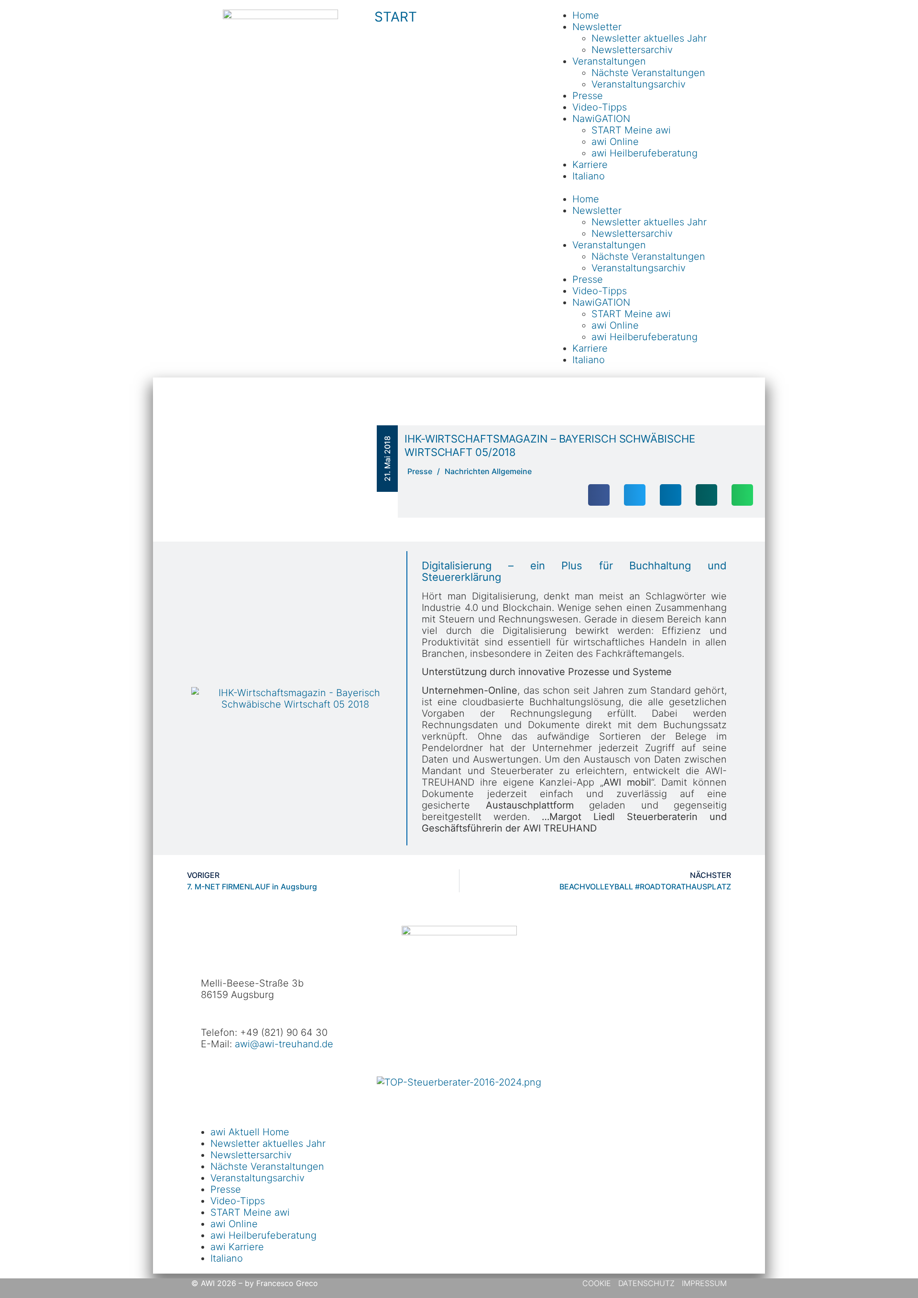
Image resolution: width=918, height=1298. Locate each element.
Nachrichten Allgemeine (488, 471)
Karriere (590, 164)
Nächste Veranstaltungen (648, 72)
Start (395, 17)
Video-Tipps (599, 107)
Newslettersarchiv (632, 49)
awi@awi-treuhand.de (284, 1044)
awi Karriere (237, 1247)
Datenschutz (646, 1283)
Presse (587, 95)
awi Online (615, 141)
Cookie (597, 1283)
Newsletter (597, 27)
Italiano (588, 176)
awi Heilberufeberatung (644, 153)
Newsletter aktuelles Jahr (649, 38)
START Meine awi (631, 130)
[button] (637, 187)
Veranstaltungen (609, 61)
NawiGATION (601, 118)
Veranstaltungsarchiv (638, 84)
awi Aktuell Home (249, 1132)
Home (585, 15)
